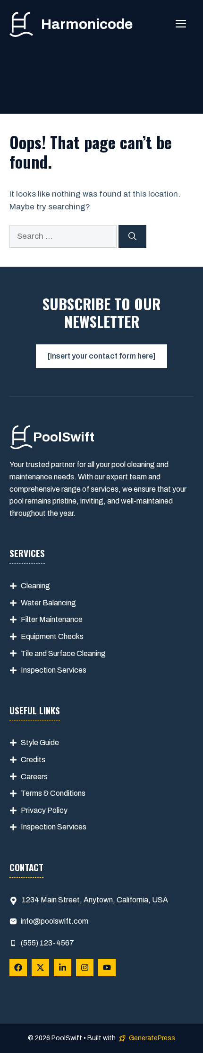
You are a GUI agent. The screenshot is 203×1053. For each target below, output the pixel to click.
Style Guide (40, 742)
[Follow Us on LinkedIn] (62, 967)
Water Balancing (48, 603)
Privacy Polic (42, 810)
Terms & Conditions (53, 793)
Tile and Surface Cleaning (63, 653)
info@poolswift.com (54, 921)
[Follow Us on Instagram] (84, 967)
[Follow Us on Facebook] (18, 967)
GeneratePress (152, 1038)
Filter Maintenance (52, 619)
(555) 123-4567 (47, 943)
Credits (33, 760)
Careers (34, 777)
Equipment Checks (52, 636)
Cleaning (35, 586)
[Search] (132, 236)
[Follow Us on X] (40, 967)
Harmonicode (87, 24)
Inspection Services (53, 670)
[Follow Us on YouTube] (107, 967)
